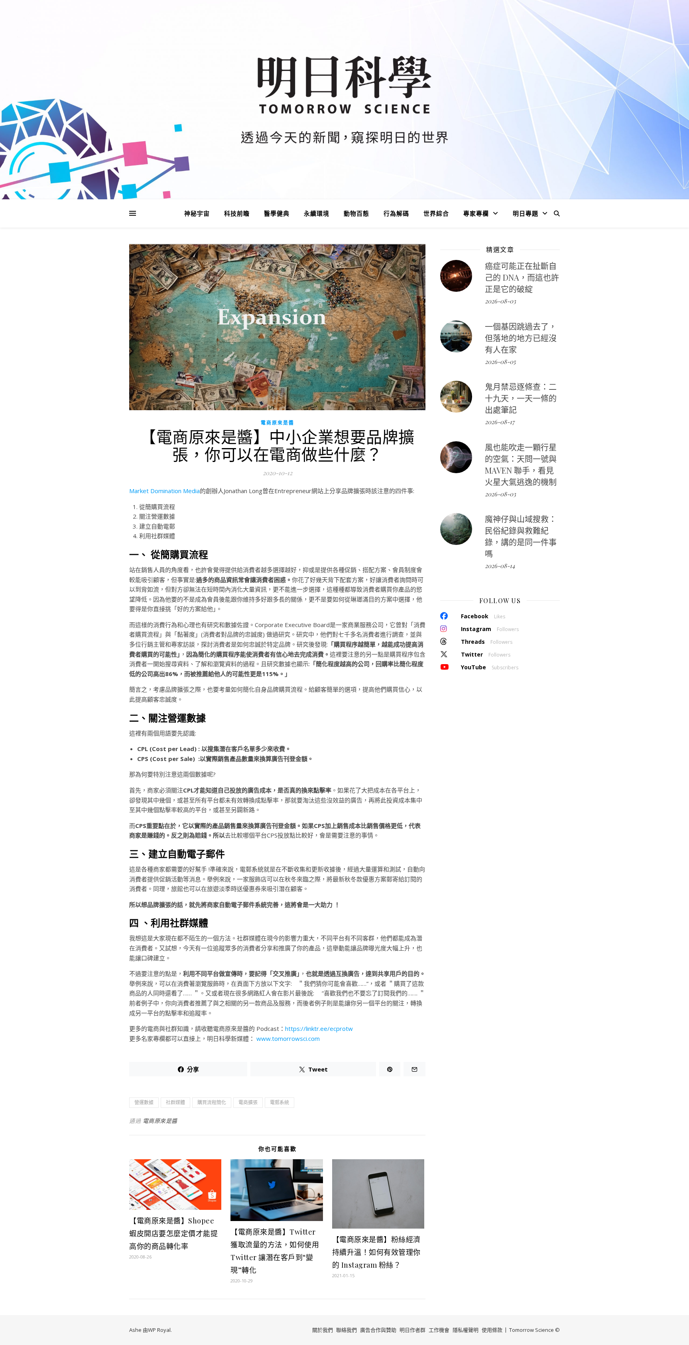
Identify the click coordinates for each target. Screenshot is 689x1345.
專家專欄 (476, 213)
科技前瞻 (237, 213)
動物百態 (356, 213)
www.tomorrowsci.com (288, 1038)
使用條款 (492, 1329)
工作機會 (439, 1329)
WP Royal (159, 1329)
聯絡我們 (346, 1329)
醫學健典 (276, 213)
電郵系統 (279, 1102)
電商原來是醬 (277, 422)
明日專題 (525, 213)
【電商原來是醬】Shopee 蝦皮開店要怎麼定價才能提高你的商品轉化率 (173, 1233)
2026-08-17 (499, 422)
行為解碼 (396, 213)
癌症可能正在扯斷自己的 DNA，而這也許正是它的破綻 (522, 277)
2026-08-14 (500, 566)
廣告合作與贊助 (378, 1329)
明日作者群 (412, 1329)
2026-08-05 (500, 362)
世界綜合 (436, 213)
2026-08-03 (500, 301)
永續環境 (316, 213)
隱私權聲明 (465, 1329)
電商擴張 (248, 1102)
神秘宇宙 (197, 213)
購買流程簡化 (211, 1102)
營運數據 (144, 1102)
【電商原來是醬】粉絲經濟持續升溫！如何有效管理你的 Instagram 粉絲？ (376, 1252)
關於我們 (322, 1329)
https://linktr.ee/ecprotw (319, 1028)
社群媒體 (175, 1102)
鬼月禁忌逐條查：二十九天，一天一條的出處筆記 (521, 398)
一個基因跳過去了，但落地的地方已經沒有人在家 (521, 338)
